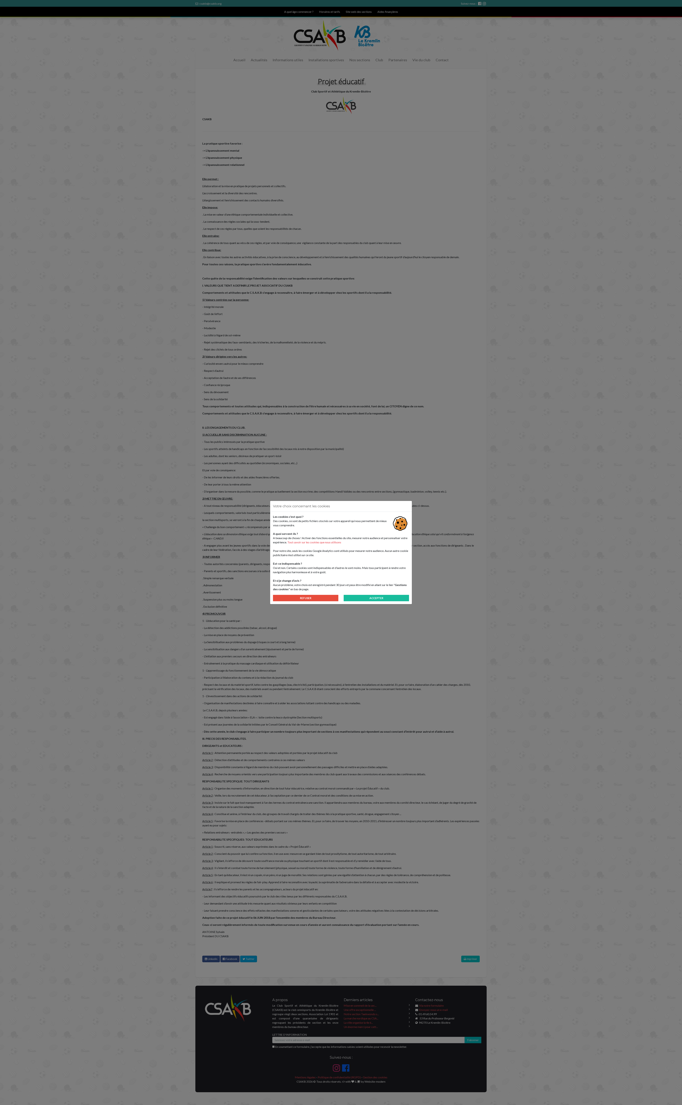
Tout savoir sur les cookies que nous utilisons (314, 542)
